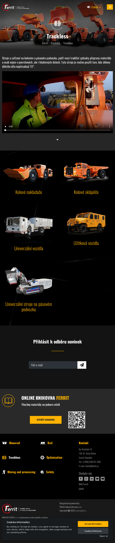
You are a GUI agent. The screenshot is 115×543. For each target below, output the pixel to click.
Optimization (54, 457)
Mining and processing (21, 472)
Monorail (14, 443)
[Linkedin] (92, 479)
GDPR (81, 489)
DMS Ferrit (83, 484)
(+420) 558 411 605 (92, 462)
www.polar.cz (81, 510)
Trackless (14, 457)
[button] (96, 6)
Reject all (104, 536)
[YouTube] (97, 479)
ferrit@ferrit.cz (92, 466)
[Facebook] (81, 479)
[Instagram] (86, 479)
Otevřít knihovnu (46, 419)
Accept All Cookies (93, 524)
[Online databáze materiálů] (76, 419)
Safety (50, 472)
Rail (50, 443)
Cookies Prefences (93, 531)
